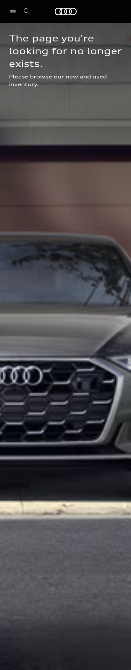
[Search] (27, 11)
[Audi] (66, 11)
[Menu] (14, 11)
